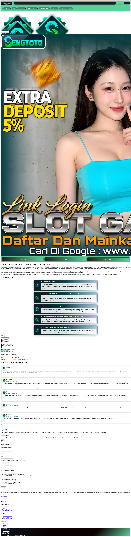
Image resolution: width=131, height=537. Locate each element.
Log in (14, 465)
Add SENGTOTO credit (8, 484)
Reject (2, 496)
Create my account (5, 462)
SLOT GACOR (21, 8)
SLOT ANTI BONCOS (44, 8)
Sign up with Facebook (6, 447)
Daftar (127, 3)
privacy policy (70, 492)
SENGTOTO (7, 8)
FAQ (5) (24, 33)
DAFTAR (23, 259)
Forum (4, 525)
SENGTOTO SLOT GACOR (66, 8)
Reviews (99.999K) (9, 33)
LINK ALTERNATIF (109, 259)
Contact (5, 528)
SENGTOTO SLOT (7, 510)
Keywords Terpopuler (5, 338)
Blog (4, 526)
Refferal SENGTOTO (8, 517)
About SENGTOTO (7, 516)
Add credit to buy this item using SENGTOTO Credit (14, 477)
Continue (3, 487)
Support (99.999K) (18, 33)
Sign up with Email (6, 449)
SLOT (14, 8)
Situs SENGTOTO (7, 518)
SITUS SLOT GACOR (32, 8)
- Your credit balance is (18, 476)
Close (2, 440)
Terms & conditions (7, 529)
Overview (3, 33)
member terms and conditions (30, 460)
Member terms (6, 531)
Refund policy (6, 533)
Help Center (6, 523)
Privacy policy (6, 532)
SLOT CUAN (54, 8)
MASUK (120, 3)
